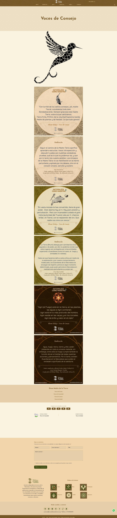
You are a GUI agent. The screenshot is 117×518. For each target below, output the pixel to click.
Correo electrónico (56, 447)
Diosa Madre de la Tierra (58, 388)
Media (70, 4)
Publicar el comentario (40, 467)
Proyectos (44, 4)
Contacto (79, 4)
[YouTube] (92, 1)
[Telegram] (59, 508)
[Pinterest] (59, 409)
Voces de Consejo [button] (58, 396)
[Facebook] (89, 1)
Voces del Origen (58, 391)
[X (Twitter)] (54, 409)
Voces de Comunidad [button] (58, 394)
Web (69, 447)
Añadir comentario (39, 451)
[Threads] (68, 409)
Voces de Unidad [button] (58, 399)
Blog (53, 4)
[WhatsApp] (63, 409)
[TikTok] (94, 1)
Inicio (37, 4)
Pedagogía (62, 4)
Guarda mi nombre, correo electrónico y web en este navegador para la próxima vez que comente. (54, 463)
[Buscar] (114, 4)
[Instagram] (91, 1)
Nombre (37, 447)
